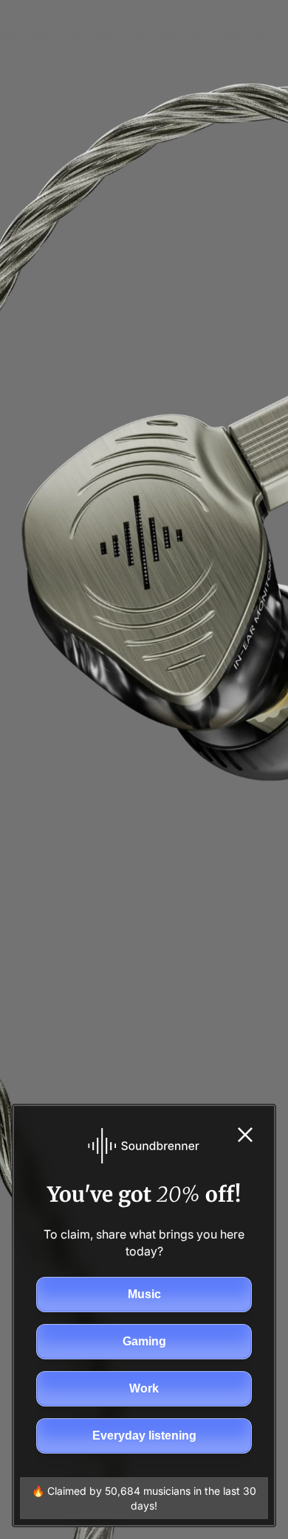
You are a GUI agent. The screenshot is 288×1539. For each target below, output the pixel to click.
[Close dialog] (245, 1135)
